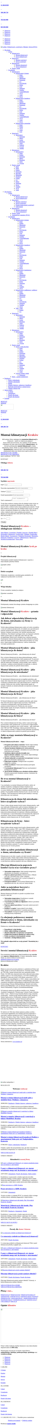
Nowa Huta (19, 539)
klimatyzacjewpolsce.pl (28, 1295)
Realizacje (7, 378)
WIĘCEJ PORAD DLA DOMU (10, 1285)
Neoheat (18, 177)
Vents (21, 143)
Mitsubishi (22, 78)
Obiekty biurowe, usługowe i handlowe (19, 385)
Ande (21, 95)
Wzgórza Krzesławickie (8, 539)
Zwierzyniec (19, 534)
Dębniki (26, 534)
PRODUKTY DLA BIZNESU (10, 454)
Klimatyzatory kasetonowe (23, 270)
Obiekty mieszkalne (14, 382)
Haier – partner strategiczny (20, 377)
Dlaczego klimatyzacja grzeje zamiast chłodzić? (18, 1274)
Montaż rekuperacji (21, 65)
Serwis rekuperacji (21, 67)
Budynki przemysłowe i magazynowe (19, 387)
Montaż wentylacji (21, 60)
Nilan (21, 153)
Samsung (22, 88)
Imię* (2, 484)
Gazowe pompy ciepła (22, 373)
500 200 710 (4, 12)
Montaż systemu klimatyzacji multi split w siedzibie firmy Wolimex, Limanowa (17, 1099)
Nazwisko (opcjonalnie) (8, 488)
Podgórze (10, 537)
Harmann (22, 137)
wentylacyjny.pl (15, 1296)
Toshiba (21, 90)
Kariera (3, 1373)
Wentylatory (19, 135)
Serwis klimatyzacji (21, 57)
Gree (20, 87)
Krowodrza (4, 534)
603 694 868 (4, 27)
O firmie (10, 392)
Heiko (21, 85)
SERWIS (3, 403)
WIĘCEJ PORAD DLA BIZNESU (11, 1287)
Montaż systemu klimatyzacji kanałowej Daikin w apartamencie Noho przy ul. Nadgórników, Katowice (20, 1139)
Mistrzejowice (24, 537)
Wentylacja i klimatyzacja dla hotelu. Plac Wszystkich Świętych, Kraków (17, 1206)
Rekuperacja (15, 63)
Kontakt (6, 398)
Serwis (3, 1379)
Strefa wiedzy (8, 390)
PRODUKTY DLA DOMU (9, 452)
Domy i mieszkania (14, 380)
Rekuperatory (20, 152)
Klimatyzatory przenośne (23, 123)
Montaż (3, 1376)
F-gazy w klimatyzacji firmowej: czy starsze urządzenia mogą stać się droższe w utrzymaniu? (19, 1169)
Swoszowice (13, 536)
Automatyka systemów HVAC (21, 215)
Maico (21, 138)
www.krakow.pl (17, 1041)
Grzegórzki (12, 532)
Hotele (10, 383)
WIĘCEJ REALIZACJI (8, 1152)
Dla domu (7, 50)
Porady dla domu (13, 395)
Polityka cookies (27, 1420)
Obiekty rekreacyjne (14, 388)
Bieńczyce (33, 537)
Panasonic (22, 80)
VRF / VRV (19, 308)
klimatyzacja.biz (15, 1295)
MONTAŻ (4, 401)
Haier (21, 75)
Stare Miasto (4, 532)
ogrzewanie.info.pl (16, 1298)
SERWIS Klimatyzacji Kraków (10, 959)
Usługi (10, 52)
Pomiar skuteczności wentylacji (25, 205)
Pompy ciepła (16, 68)
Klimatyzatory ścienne (22, 73)
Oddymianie (19, 207)
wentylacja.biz (5, 1296)
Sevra (21, 97)
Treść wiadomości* (6, 500)
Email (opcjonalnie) (6, 495)
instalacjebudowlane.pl (30, 1298)
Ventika (21, 148)
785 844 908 (4, 19)
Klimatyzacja (16, 53)
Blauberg (22, 142)
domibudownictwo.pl (19, 1300)
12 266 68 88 (5, 5)
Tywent (21, 147)
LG (20, 82)
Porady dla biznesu (13, 397)
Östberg (21, 145)
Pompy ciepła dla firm (22, 347)
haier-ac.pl (14, 1301)
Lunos (21, 140)
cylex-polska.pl (5, 1301)
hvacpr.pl (35, 1296)
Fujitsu (18, 178)
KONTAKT (4, 946)
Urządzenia (11, 70)
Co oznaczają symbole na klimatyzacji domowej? (19, 1236)
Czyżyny (16, 537)
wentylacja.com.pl (26, 1296)
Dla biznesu (7, 192)
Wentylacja (15, 58)
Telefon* (3, 491)
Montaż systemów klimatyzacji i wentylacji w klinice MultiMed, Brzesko (18, 1118)
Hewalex (18, 173)
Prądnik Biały (33, 532)
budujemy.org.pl (31, 1300)
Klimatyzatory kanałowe (23, 98)
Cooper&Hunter (24, 92)
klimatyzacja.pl (5, 1295)
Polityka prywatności (14, 1420)
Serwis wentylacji (21, 62)
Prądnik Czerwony (22, 532)
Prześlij (3, 522)
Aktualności (11, 393)
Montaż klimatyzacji (22, 55)
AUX (21, 93)
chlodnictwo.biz (5, 1298)
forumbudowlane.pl (6, 1300)
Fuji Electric (23, 83)
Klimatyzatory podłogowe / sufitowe (26, 290)
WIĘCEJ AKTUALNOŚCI (9, 1222)
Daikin (21, 77)
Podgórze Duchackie (25, 536)
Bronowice (11, 534)
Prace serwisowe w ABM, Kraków (14, 1189)
